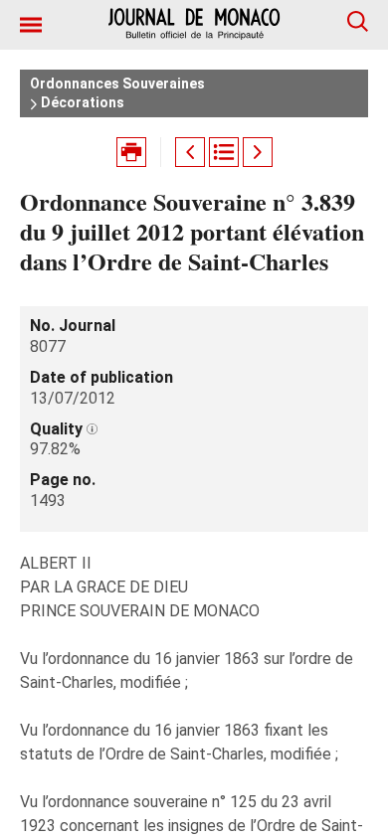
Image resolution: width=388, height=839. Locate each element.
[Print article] (131, 152)
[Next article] (258, 152)
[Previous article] (190, 152)
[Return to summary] (224, 152)
